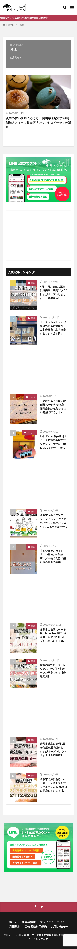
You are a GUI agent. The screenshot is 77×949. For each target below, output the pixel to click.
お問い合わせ (59, 926)
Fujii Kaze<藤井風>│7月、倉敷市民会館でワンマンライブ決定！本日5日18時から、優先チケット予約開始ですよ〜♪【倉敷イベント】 (53, 442)
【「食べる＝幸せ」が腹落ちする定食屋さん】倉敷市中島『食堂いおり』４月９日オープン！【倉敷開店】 (53, 328)
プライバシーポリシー (54, 922)
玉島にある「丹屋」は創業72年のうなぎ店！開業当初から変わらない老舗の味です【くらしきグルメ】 (53, 406)
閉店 (33, 775)
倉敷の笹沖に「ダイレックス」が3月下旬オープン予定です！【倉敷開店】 (53, 670)
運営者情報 (29, 922)
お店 (22, 24)
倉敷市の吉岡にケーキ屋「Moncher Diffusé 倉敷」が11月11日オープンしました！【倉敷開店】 (53, 635)
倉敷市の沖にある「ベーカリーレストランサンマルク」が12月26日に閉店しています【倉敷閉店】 (53, 785)
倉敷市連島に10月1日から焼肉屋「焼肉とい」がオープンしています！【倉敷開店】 (53, 749)
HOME (10, 24)
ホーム (13, 922)
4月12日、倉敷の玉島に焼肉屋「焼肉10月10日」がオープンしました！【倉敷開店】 (53, 292)
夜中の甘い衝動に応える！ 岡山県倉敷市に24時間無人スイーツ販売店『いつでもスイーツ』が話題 (38, 122)
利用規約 (14, 926)
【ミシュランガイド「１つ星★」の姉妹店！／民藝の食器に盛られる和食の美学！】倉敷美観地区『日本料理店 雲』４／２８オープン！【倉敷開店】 (53, 556)
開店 (33, 283)
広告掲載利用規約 (36, 926)
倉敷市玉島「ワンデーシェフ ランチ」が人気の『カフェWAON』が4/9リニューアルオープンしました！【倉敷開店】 (53, 521)
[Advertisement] (38, 235)
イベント (31, 432)
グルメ (32, 397)
